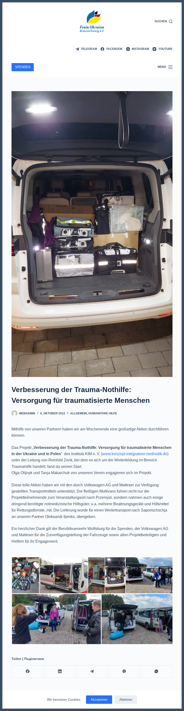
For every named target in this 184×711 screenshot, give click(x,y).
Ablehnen (125, 699)
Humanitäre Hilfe (102, 413)
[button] (25, 575)
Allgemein (78, 413)
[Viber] (124, 671)
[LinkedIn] (60, 671)
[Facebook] (28, 671)
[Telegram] (92, 671)
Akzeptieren (99, 699)
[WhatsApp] (156, 671)
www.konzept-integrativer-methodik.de (134, 454)
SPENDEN (22, 67)
